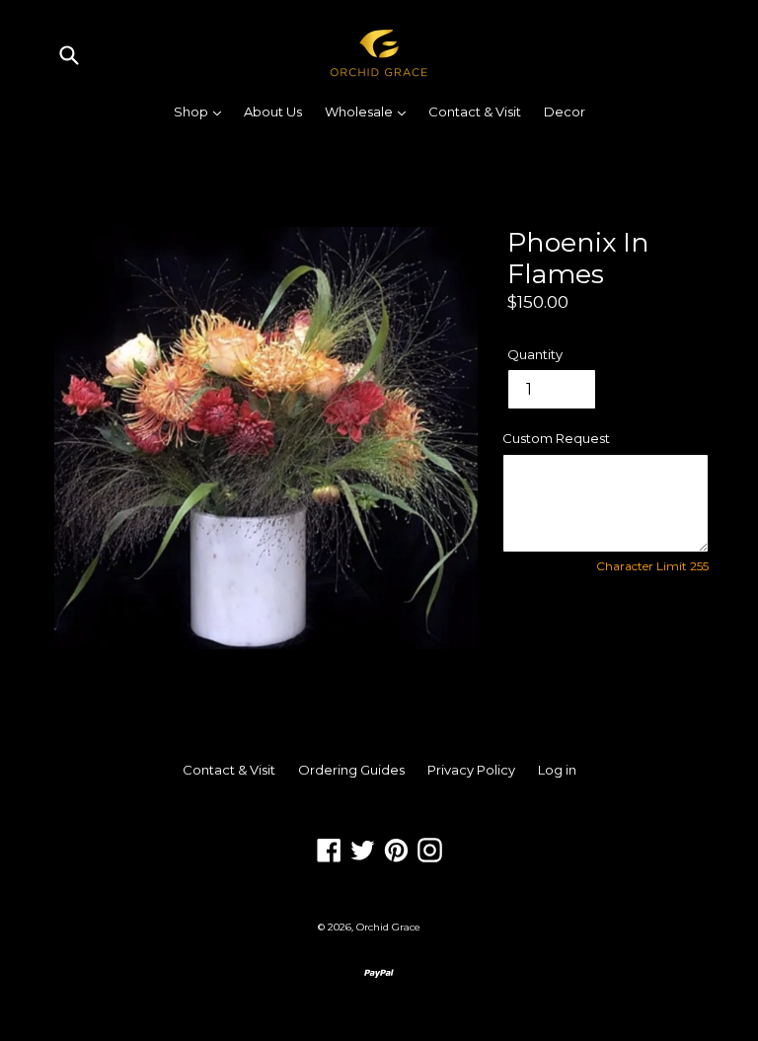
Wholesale (370, 111)
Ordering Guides (351, 770)
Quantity (535, 354)
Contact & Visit (474, 111)
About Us (273, 111)
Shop (202, 111)
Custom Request (556, 438)
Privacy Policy (471, 770)
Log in (557, 770)
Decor (564, 111)
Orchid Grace (388, 927)
